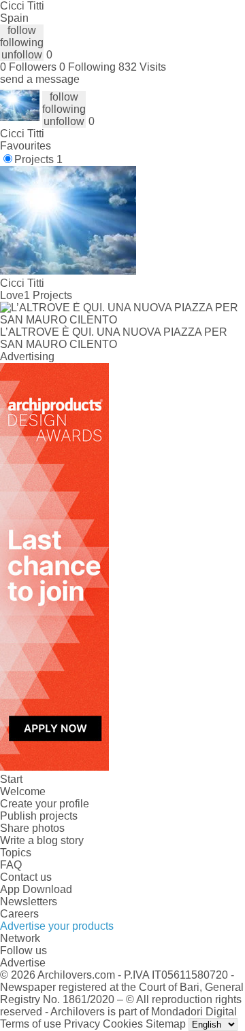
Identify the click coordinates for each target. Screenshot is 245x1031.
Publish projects (39, 816)
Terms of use (30, 1024)
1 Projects (48, 295)
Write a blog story (42, 840)
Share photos (32, 828)
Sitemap (166, 1024)
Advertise (23, 962)
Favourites (25, 146)
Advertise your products (57, 926)
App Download (36, 889)
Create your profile (44, 803)
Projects (38, 159)
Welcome (23, 791)
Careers (19, 914)
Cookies (123, 1024)
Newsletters (28, 901)
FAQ (11, 865)
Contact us (26, 877)
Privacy (82, 1024)
